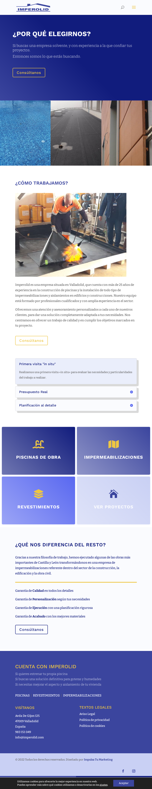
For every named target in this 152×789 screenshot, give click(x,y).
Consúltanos (29, 72)
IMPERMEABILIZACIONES (82, 695)
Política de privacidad (94, 720)
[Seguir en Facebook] (123, 771)
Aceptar (123, 783)
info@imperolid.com (29, 737)
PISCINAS (22, 695)
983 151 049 (23, 732)
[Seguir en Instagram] (133, 771)
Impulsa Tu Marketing (98, 759)
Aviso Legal (87, 714)
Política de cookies (92, 726)
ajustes (104, 784)
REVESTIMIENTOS (46, 695)
